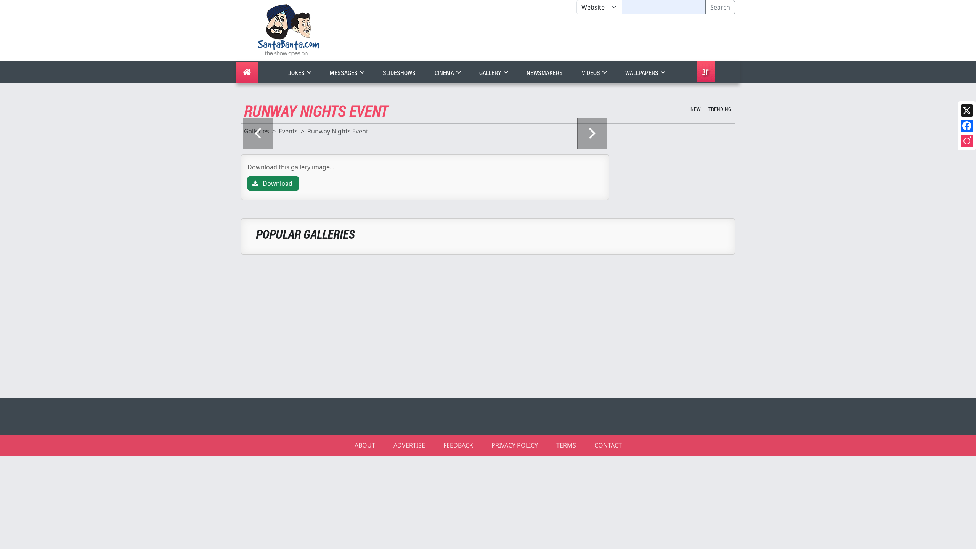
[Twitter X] (966, 110)
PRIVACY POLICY (514, 445)
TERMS (566, 445)
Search (720, 7)
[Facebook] (966, 125)
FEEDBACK (458, 445)
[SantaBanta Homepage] (289, 30)
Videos (591, 73)
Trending (719, 108)
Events (288, 131)
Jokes (297, 73)
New (695, 108)
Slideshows (399, 73)
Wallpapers (642, 73)
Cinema (445, 73)
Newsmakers (545, 73)
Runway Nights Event (337, 131)
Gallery (490, 73)
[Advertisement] (576, 38)
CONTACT (608, 445)
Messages (344, 73)
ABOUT (365, 445)
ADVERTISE (409, 445)
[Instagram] (966, 141)
